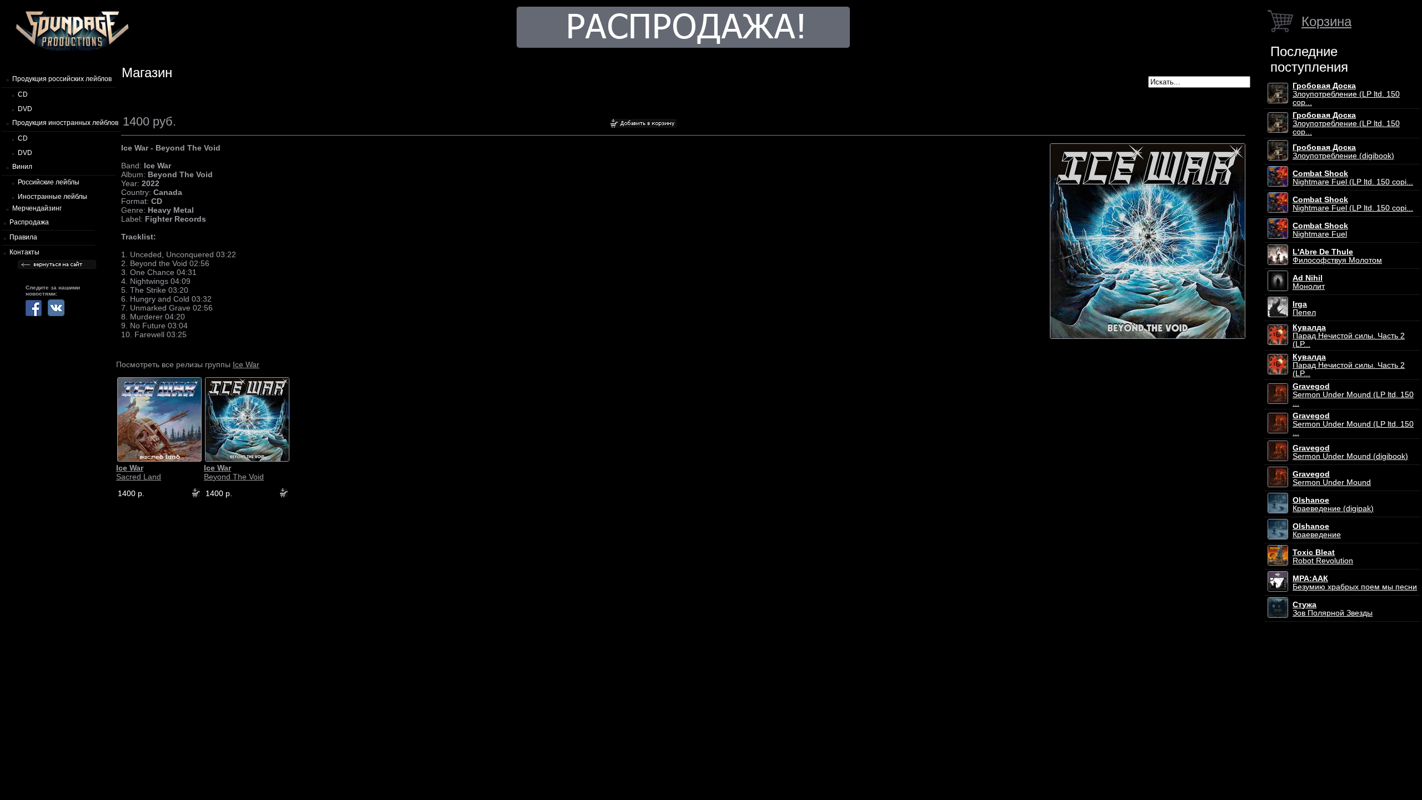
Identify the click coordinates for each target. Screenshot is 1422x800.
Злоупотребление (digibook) (1343, 151)
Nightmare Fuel (1320, 230)
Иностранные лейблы (52, 197)
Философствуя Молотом (1337, 256)
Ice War (246, 364)
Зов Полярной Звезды (1333, 609)
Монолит (1309, 282)
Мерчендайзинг (37, 208)
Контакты (24, 252)
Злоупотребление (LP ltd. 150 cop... (1346, 94)
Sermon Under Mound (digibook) (1350, 452)
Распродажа (29, 222)
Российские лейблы (48, 182)
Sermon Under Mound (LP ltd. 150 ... (1353, 394)
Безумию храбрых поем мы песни (1355, 582)
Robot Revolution (1323, 556)
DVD (25, 109)
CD (23, 94)
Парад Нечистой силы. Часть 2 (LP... (1349, 335)
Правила (23, 237)
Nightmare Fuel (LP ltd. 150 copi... (1353, 177)
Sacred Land (138, 472)
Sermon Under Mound (1332, 478)
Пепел (1304, 308)
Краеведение (1317, 530)
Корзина (1326, 21)
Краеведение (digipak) (1333, 504)
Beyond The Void (234, 472)
